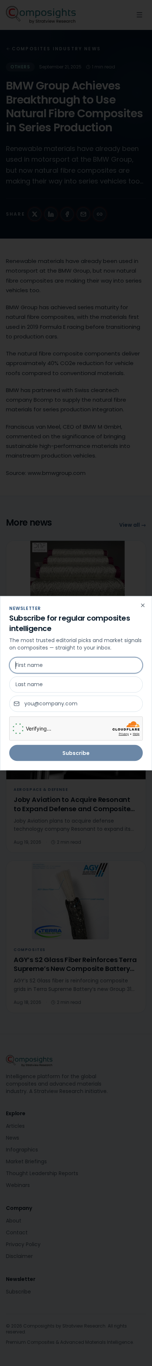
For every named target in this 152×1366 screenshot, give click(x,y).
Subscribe (76, 752)
